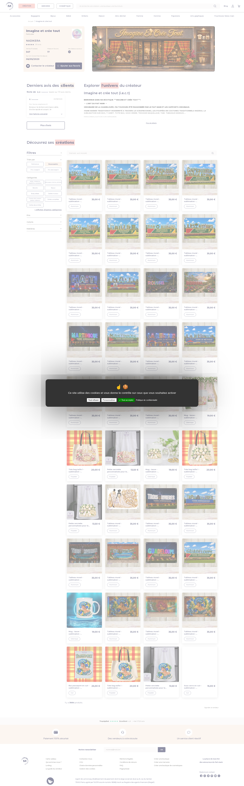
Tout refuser (93, 400)
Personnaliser (109, 400)
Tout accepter (127, 400)
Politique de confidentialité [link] (146, 400)
